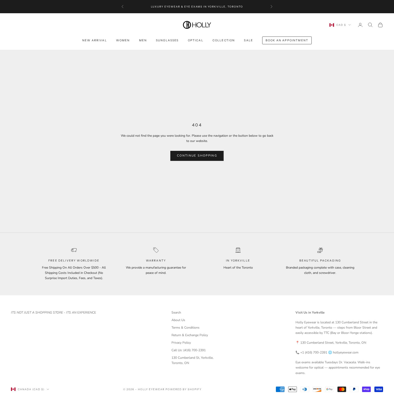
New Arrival (94, 40)
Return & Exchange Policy (189, 335)
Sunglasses (167, 40)
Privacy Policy (181, 342)
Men (143, 40)
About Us (178, 320)
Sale (248, 40)
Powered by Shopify (184, 389)
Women (123, 40)
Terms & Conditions (185, 327)
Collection (224, 40)
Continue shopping (197, 156)
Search (176, 312)
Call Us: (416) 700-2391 (188, 350)
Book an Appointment (287, 40)
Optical (195, 40)
